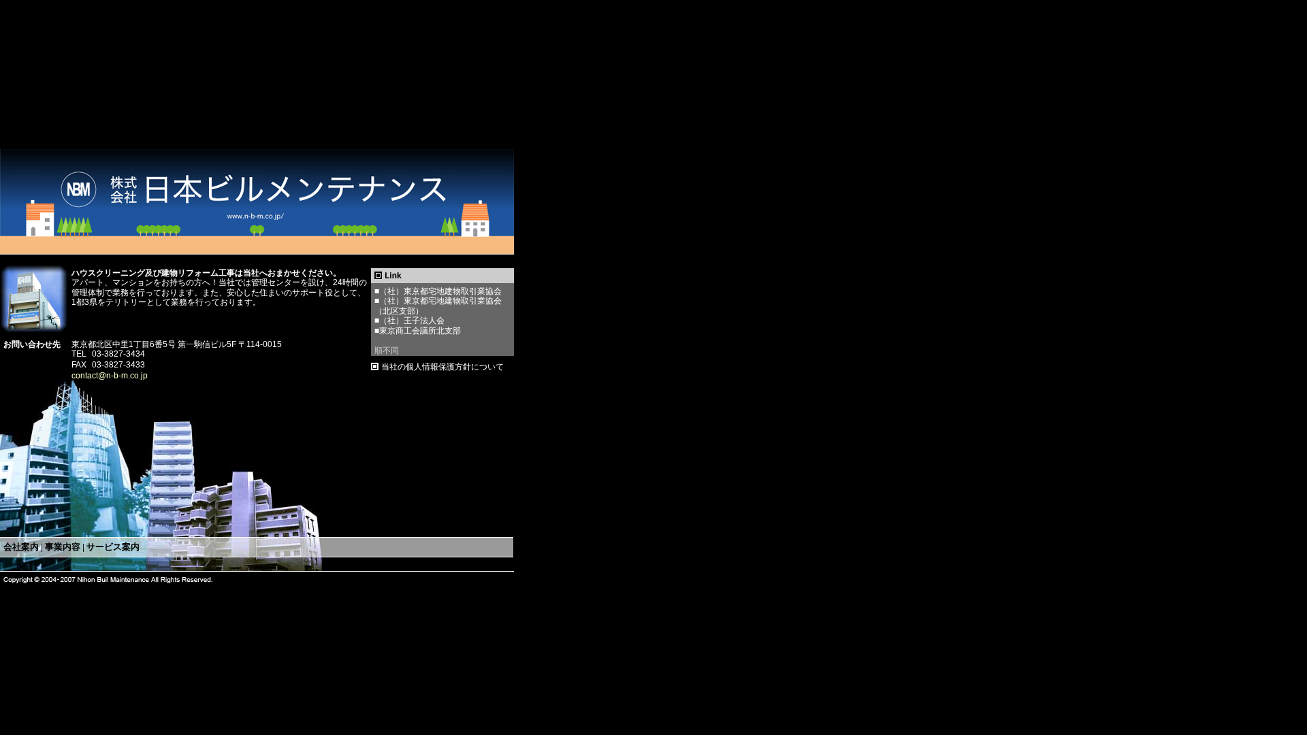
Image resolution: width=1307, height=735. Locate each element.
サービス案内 (113, 547)
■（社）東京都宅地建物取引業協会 (438, 291)
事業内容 (62, 547)
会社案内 (21, 547)
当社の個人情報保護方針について (442, 367)
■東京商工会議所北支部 (417, 331)
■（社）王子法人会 (409, 320)
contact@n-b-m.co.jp (109, 375)
